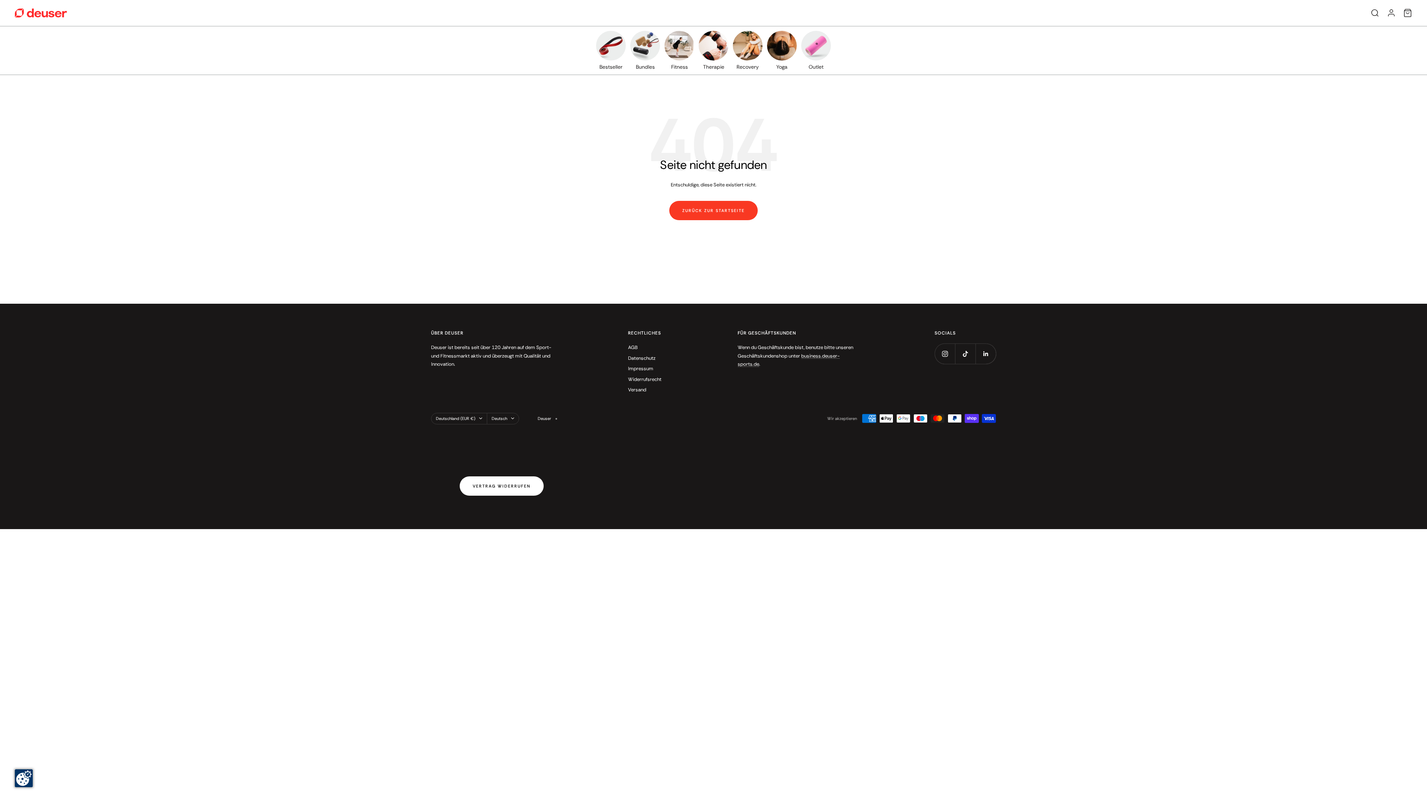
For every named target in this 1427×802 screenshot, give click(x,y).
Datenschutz (642, 358)
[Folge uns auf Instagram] (945, 353)
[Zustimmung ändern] (24, 778)
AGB (633, 347)
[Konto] (1391, 13)
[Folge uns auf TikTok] (965, 353)
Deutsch (499, 418)
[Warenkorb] (1407, 13)
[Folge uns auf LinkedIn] (985, 353)
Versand (637, 390)
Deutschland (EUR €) (455, 418)
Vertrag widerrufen (502, 486)
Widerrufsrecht (644, 379)
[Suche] (1375, 13)
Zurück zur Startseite (713, 210)
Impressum (640, 368)
